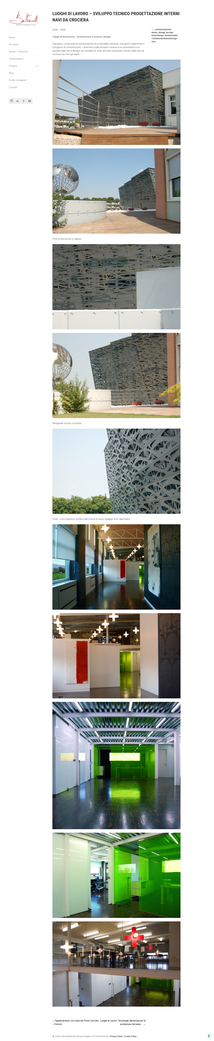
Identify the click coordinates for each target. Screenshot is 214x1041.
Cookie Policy (130, 1036)
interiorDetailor (171, 35)
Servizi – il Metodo (18, 51)
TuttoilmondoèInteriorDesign (164, 38)
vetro (153, 41)
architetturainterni (163, 29)
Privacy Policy (116, 1036)
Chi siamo (14, 44)
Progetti (13, 66)
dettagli (161, 32)
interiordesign (157, 35)
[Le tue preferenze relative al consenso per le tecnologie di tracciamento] (209, 1036)
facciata (169, 32)
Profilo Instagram (17, 80)
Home (12, 37)
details (154, 32)
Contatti (13, 87)
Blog (11, 73)
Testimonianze (16, 59)
